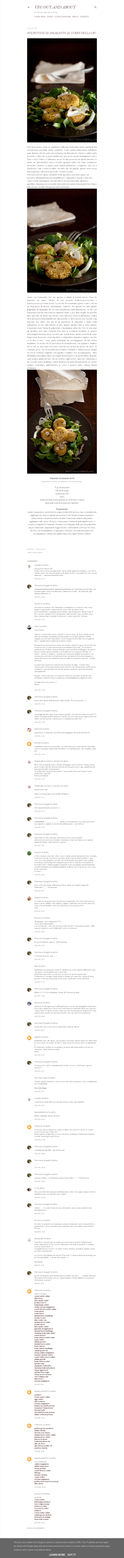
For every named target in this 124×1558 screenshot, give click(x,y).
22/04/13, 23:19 (39, 1105)
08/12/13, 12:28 (39, 1265)
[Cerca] (95, 6)
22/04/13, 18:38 (39, 1016)
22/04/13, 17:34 (39, 982)
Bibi (36, 966)
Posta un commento (36, 1528)
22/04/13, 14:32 (39, 736)
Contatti (84, 17)
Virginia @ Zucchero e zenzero (47, 761)
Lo (35, 1188)
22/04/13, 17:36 (39, 996)
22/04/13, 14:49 (39, 811)
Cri (52, 303)
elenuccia (38, 1003)
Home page (40, 17)
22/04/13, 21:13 (39, 1071)
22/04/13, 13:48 (39, 597)
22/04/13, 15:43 (39, 911)
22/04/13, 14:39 (39, 754)
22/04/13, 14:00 (39, 619)
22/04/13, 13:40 (39, 579)
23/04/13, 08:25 (39, 1167)
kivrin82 (37, 743)
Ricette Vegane (37, 552)
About (75, 17)
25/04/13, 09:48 (39, 1197)
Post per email (40, 549)
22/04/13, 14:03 (39, 690)
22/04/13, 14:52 (39, 845)
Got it (71, 1554)
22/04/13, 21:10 (39, 1055)
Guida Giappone (63, 17)
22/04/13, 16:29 (39, 931)
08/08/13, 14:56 (39, 1232)
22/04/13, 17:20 (39, 945)
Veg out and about (55, 7)
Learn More (57, 1554)
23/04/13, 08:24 (39, 1153)
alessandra (38, 1239)
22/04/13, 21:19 (39, 1091)
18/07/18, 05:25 (39, 1523)
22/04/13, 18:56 (39, 1030)
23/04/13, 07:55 (39, 1140)
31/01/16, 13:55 (38, 1384)
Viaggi (50, 17)
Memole (38, 729)
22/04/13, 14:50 (39, 827)
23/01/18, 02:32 (39, 1418)
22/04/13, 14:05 (39, 722)
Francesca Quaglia (42, 585)
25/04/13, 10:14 (39, 1213)
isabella (37, 1037)
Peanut (37, 852)
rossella (37, 565)
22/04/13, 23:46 (39, 1119)
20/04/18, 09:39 (40, 1487)
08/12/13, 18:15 (39, 1283)
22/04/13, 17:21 (39, 959)
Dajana (37, 897)
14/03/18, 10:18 (39, 1451)
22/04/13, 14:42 (39, 779)
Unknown (38, 1126)
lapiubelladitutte (41, 1112)
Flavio (36, 626)
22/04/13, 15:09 (39, 875)
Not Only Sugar (40, 1078)
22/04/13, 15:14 (39, 891)
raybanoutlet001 (41, 1391)
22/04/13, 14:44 (39, 797)
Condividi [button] (30, 549)
